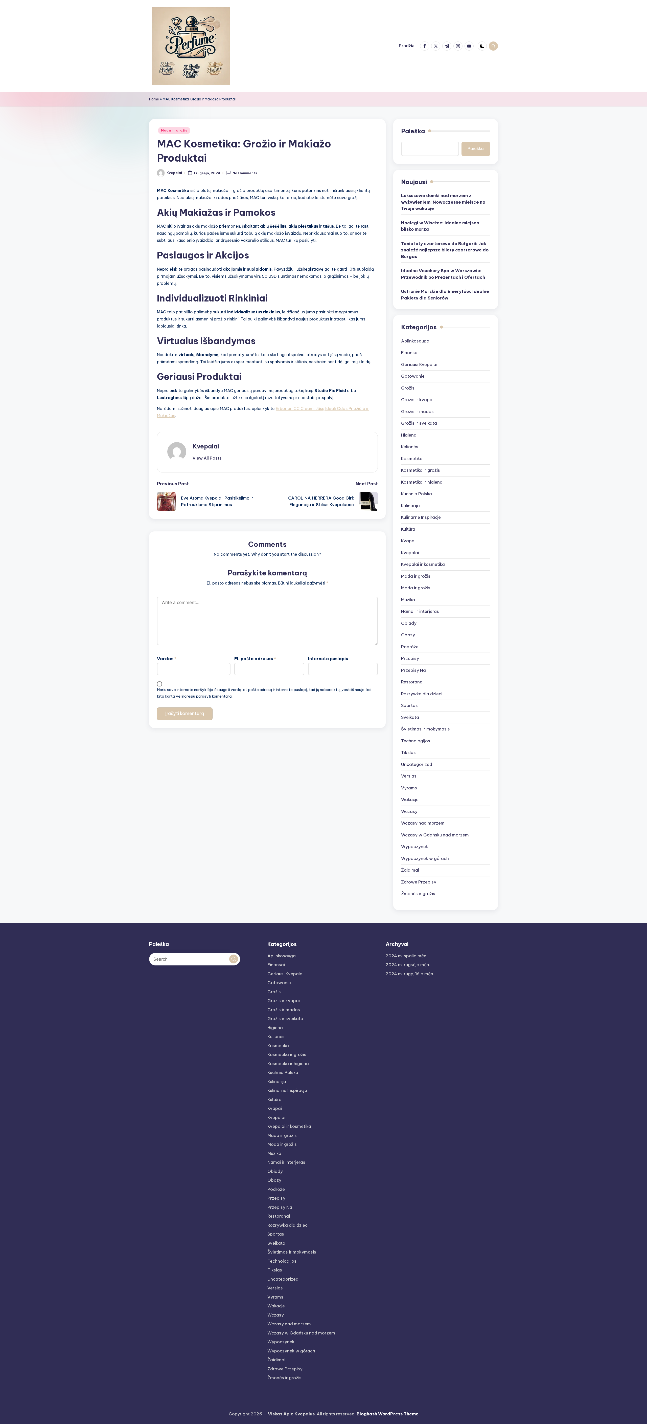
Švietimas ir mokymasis (425, 729)
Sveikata (410, 717)
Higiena (409, 435)
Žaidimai (410, 870)
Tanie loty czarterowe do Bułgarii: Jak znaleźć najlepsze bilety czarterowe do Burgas (445, 250)
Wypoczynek (414, 846)
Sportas (409, 705)
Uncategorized (416, 764)
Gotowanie (413, 376)
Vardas (166, 658)
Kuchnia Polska (416, 494)
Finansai (410, 352)
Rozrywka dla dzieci (421, 694)
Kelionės (409, 446)
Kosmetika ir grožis (420, 470)
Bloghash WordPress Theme (388, 1414)
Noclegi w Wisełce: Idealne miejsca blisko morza (440, 226)
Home (154, 99)
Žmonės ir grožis (418, 893)
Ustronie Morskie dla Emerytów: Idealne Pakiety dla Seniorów (445, 295)
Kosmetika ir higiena (422, 482)
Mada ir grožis (174, 130)
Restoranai (412, 682)
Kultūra (408, 529)
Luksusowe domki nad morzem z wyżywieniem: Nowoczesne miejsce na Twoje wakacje (443, 202)
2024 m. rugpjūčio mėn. (410, 974)
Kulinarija (410, 505)
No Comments (245, 173)
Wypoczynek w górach (425, 858)
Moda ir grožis (415, 588)
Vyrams (409, 788)
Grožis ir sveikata (419, 423)
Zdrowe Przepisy (418, 882)
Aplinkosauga (415, 341)
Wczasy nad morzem (423, 823)
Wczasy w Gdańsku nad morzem (435, 835)
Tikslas (408, 752)
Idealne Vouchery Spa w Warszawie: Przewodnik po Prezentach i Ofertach (443, 274)
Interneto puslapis (328, 658)
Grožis (407, 388)
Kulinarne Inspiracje (421, 517)
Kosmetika (412, 458)
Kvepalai (206, 446)
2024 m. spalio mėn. (406, 956)
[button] (207, 458)
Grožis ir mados (417, 411)
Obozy (408, 635)
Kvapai (408, 541)
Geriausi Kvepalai (419, 364)
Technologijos (415, 741)
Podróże (410, 647)
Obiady (409, 623)
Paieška (413, 131)
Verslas (409, 776)
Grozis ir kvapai (417, 399)
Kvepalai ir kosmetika (423, 564)
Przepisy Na (413, 670)
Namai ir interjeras (420, 611)
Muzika (408, 599)
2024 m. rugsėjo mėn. (408, 964)
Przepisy (410, 658)
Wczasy (409, 811)
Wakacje (410, 799)
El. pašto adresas (255, 658)
